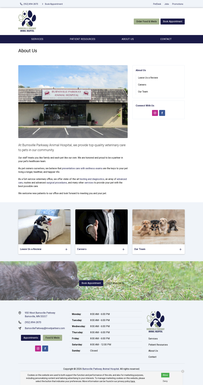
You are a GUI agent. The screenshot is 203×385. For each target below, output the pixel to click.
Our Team (143, 91)
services (88, 182)
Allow (165, 375)
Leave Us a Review (148, 77)
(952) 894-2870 (115, 283)
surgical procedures (56, 182)
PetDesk (157, 4)
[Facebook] (162, 113)
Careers (142, 84)
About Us (128, 39)
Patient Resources (82, 39)
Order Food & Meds (146, 21)
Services (37, 39)
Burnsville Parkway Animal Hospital (100, 368)
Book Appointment (172, 21)
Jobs (166, 4)
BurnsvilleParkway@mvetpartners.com (45, 328)
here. (133, 381)
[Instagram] (155, 113)
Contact (166, 39)
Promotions (177, 4)
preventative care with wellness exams (82, 168)
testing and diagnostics (92, 179)
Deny (165, 381)
